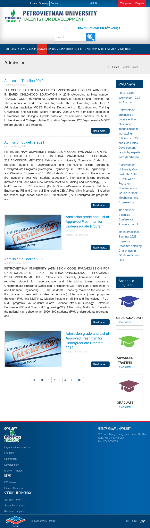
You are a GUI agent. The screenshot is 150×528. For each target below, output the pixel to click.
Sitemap (43, 3)
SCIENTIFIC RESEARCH (82, 49)
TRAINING (52, 49)
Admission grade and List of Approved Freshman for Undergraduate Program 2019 (87, 340)
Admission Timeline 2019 (24, 80)
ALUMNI (121, 49)
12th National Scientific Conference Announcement (128, 217)
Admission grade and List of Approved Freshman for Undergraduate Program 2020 (87, 223)
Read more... (100, 131)
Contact (55, 3)
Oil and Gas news (14, 488)
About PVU (10, 435)
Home (33, 3)
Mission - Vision (13, 470)
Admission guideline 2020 (24, 258)
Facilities (9, 453)
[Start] (34, 380)
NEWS (23, 49)
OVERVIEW (15, 49)
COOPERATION (98, 49)
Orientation (10, 459)
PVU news (10, 482)
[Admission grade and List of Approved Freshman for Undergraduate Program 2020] (33, 232)
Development (11, 464)
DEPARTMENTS (110, 49)
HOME (7, 49)
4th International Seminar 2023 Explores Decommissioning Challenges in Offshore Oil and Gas (130, 245)
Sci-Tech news (12, 499)
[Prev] (42, 380)
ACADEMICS (31, 49)
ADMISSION (42, 49)
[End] (80, 380)
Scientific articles (14, 505)
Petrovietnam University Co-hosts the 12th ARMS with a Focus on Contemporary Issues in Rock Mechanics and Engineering (128, 183)
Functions (9, 441)
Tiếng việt (125, 3)
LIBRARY (69, 49)
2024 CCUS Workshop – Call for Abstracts (129, 97)
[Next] (72, 380)
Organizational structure (17, 447)
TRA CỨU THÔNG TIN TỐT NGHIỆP (99, 28)
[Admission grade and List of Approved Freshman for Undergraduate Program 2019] (33, 348)
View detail (125, 322)
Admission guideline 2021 (24, 142)
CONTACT (128, 49)
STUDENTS (61, 49)
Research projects (14, 511)
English (139, 3)
